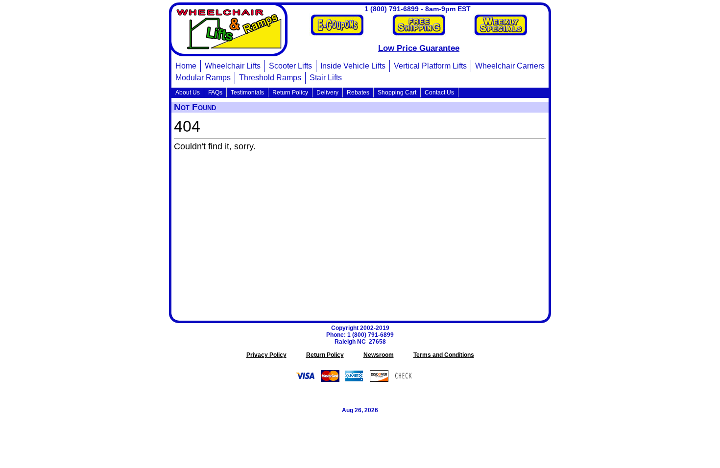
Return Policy (290, 92)
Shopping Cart (397, 92)
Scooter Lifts (290, 66)
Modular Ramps (203, 77)
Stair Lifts (326, 77)
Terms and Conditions (443, 354)
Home (185, 66)
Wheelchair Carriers (510, 66)
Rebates (358, 92)
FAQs (215, 92)
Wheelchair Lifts (233, 66)
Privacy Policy (266, 354)
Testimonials (247, 92)
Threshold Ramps (270, 77)
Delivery (327, 92)
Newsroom (378, 354)
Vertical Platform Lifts (430, 66)
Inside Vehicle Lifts (352, 66)
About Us (187, 92)
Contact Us (439, 92)
